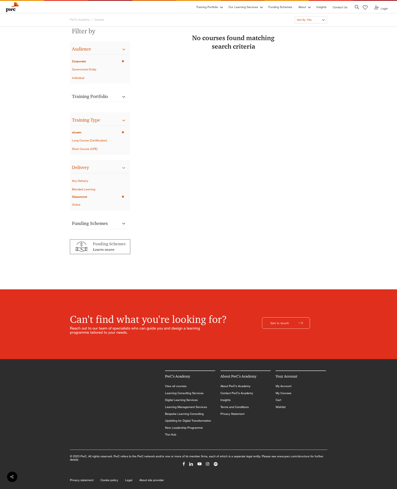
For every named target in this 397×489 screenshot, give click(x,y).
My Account (283, 386)
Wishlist (281, 407)
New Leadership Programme (184, 427)
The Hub (170, 434)
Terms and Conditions (234, 407)
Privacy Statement (232, 413)
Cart (278, 400)
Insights (225, 400)
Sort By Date (304, 27)
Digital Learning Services (181, 400)
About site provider (151, 480)
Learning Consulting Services (184, 393)
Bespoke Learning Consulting (184, 413)
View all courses (176, 386)
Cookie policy (109, 480)
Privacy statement (81, 480)
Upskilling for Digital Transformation (188, 420)
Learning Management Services (186, 407)
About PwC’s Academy (235, 386)
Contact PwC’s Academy (236, 393)
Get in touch (279, 323)
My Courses (283, 393)
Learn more (103, 249)
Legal (128, 480)
